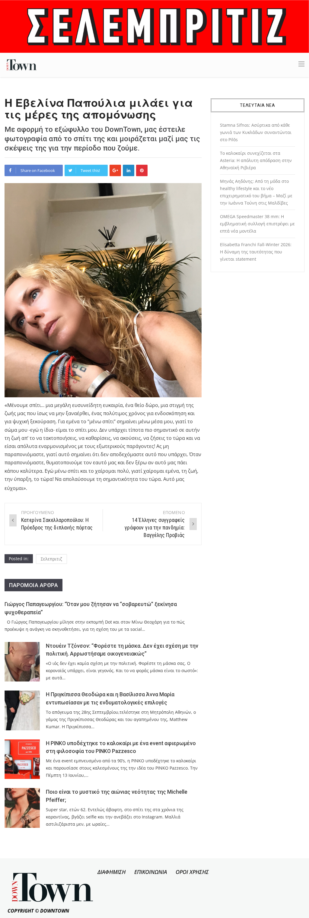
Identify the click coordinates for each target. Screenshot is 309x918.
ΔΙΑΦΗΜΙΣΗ (111, 871)
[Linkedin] (128, 170)
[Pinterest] (142, 170)
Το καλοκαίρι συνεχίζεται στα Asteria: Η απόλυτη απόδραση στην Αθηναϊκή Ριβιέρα (256, 160)
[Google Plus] (115, 170)
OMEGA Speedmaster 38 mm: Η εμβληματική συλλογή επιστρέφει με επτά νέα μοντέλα (257, 224)
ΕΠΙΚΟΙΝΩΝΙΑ (150, 871)
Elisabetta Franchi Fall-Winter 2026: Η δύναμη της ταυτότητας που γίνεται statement (255, 252)
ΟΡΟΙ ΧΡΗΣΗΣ (192, 871)
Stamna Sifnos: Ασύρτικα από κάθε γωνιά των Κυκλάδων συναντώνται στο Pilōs (255, 132)
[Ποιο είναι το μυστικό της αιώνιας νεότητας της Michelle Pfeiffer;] (22, 808)
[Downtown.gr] (21, 64)
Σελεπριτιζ (51, 559)
